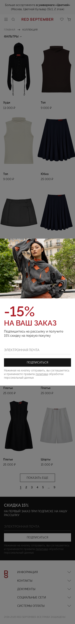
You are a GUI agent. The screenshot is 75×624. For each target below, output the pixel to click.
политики (42, 374)
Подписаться (37, 362)
